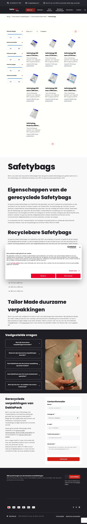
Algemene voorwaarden (73, 516)
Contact (78, 10)
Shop (9, 16)
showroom (26, 323)
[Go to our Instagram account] (75, 507)
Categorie (51, 414)
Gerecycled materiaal (39, 16)
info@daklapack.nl (33, 3)
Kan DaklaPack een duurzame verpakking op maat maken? (22, 365)
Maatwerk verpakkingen (60, 9)
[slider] (7, 34)
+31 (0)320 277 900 (15, 3)
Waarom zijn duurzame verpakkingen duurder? (22, 354)
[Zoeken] (85, 10)
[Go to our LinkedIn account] (78, 507)
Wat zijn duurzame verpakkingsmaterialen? (22, 343)
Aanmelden (74, 477)
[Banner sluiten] (79, 247)
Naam (49, 404)
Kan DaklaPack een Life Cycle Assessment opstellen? (22, 375)
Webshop (29, 10)
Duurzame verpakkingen (21, 16)
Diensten (40, 10)
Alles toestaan (68, 276)
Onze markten (49, 9)
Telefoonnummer (53, 434)
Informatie (69, 10)
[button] (15, 31)
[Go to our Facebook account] (73, 507)
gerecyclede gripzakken (24, 433)
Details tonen (73, 270)
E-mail (50, 424)
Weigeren (43, 276)
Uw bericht (51, 444)
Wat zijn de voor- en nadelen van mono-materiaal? (22, 386)
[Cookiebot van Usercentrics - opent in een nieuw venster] (68, 247)
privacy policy (15, 263)
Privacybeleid (60, 516)
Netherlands (12, 516)
